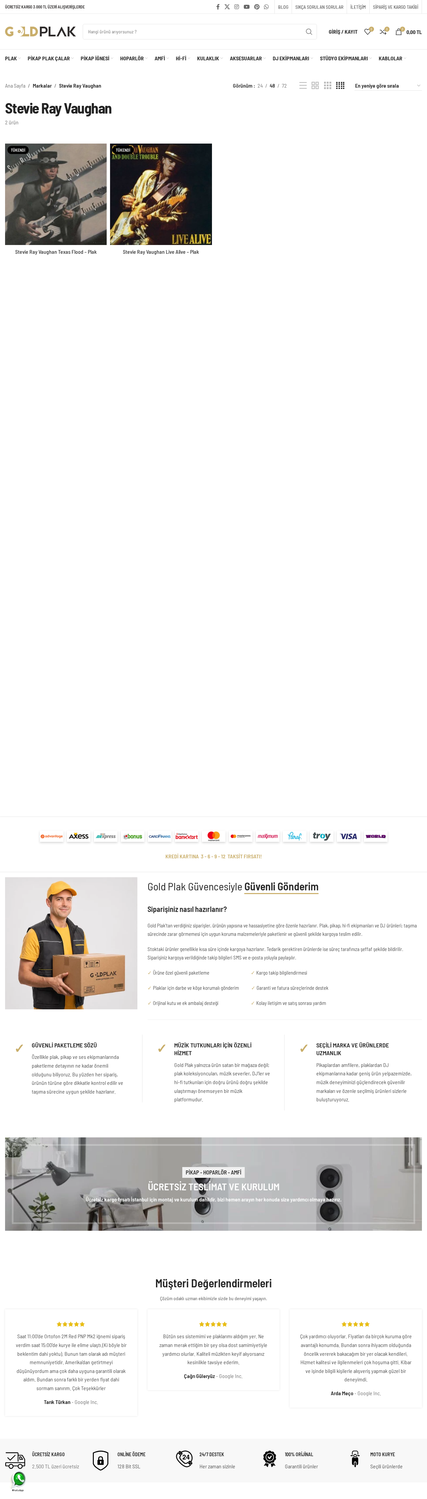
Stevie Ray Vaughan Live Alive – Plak (161, 251)
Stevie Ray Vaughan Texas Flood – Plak (56, 251)
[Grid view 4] (340, 86)
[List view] (303, 86)
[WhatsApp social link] (266, 7)
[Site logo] (40, 31)
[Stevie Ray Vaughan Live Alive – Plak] (161, 194)
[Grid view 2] (315, 86)
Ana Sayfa (15, 85)
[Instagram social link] (236, 7)
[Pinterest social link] (257, 7)
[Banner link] (213, 1184)
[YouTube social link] (246, 7)
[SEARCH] (309, 31)
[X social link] (227, 7)
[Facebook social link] (218, 7)
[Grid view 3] (327, 86)
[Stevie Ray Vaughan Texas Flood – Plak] (56, 194)
